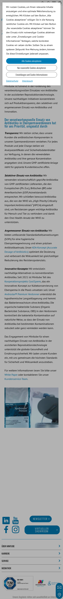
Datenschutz (12, 80)
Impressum (27, 80)
